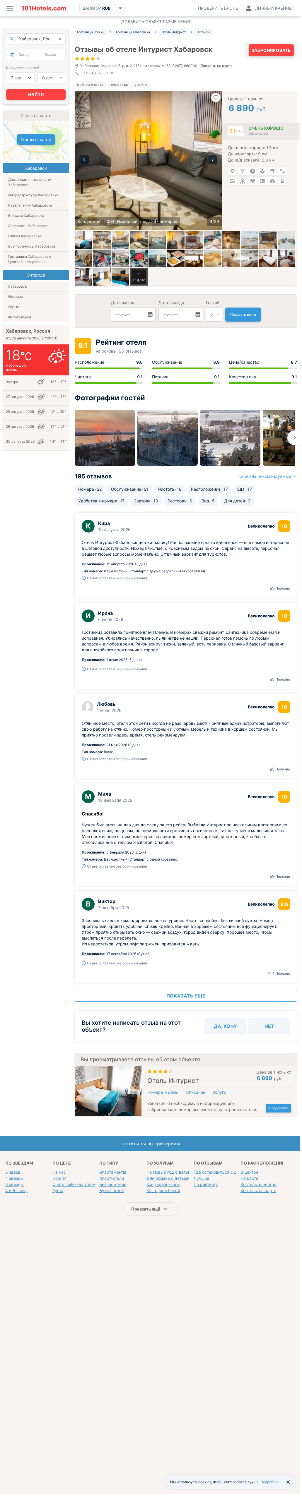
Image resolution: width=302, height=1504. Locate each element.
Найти (36, 94)
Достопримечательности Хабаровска (29, 182)
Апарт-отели (111, 1178)
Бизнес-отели (112, 1184)
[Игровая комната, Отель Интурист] (102, 258)
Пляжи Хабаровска (24, 236)
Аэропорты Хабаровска (28, 226)
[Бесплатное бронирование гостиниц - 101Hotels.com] (44, 8)
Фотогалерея (19, 317)
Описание (195, 1092)
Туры (57, 1190)
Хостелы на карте (258, 1190)
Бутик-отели (111, 1190)
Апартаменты (112, 1172)
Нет (269, 1026)
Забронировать (271, 50)
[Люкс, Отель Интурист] (268, 258)
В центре (249, 1172)
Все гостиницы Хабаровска (32, 246)
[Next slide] (294, 437)
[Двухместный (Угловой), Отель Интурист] (102, 277)
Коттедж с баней (163, 1190)
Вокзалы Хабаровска (26, 215)
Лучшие (201, 1178)
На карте (249, 1178)
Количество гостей (22, 68)
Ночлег (59, 1178)
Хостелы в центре (258, 1184)
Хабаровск (17, 286)
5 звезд (13, 1172)
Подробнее (278, 1108)
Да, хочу (225, 1026)
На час (59, 1172)
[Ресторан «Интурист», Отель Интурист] (176, 258)
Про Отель (119, 85)
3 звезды (14, 1184)
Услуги (141, 85)
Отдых (13, 307)
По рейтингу (206, 1184)
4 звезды (14, 1178)
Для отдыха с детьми (168, 1178)
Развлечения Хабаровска (30, 205)
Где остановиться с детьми (221, 1172)
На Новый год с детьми (170, 1172)
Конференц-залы (163, 1184)
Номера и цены (90, 85)
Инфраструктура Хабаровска (33, 195)
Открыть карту (36, 139)
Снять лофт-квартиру (73, 1184)
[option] (148, 160)
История (15, 296)
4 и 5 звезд (16, 1190)
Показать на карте (216, 66)
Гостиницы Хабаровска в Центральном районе (29, 259)
